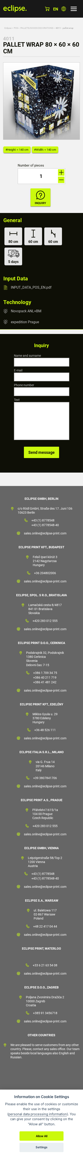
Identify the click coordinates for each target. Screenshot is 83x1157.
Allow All (41, 1136)
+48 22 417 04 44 (45, 926)
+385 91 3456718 (45, 1013)
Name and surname (27, 355)
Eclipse (7, 28)
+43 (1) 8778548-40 (45, 525)
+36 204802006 (45, 573)
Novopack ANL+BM (26, 311)
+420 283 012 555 (45, 621)
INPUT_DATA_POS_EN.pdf (31, 287)
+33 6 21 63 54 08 (45, 965)
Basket (47, 8)
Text (17, 399)
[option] (41, 101)
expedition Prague (25, 322)
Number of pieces (31, 165)
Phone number (24, 385)
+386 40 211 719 (44, 677)
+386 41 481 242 (44, 682)
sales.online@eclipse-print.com (45, 533)
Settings (41, 1147)
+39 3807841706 (45, 778)
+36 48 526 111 (45, 730)
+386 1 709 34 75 (45, 673)
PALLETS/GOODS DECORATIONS (36, 28)
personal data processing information (37, 1114)
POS (16, 28)
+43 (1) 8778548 (42, 520)
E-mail (18, 370)
